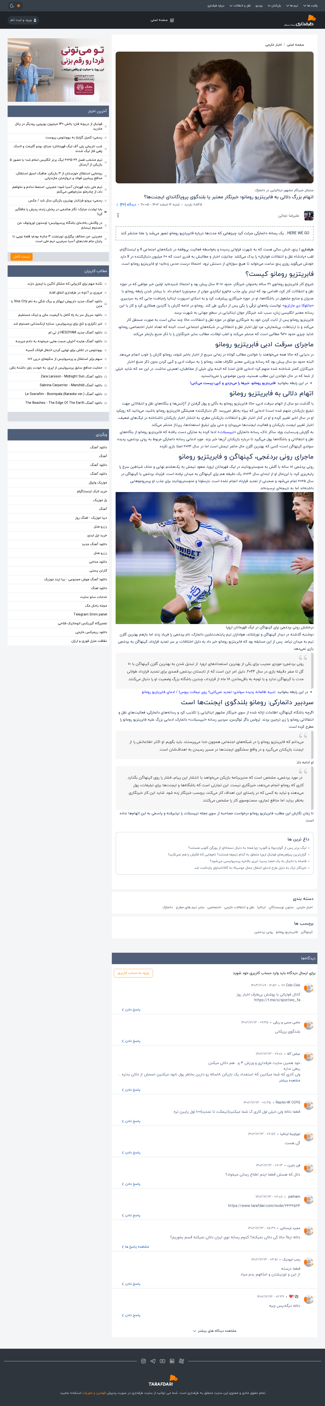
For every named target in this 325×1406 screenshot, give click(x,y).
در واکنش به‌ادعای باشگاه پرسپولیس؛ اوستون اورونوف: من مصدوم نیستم (59, 225)
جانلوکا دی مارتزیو (298, 305)
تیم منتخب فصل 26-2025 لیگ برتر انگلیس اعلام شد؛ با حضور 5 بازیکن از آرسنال (56, 162)
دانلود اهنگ (99, 588)
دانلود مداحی (98, 562)
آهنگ (103, 456)
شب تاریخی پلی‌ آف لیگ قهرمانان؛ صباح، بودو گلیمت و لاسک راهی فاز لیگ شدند (58, 148)
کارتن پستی (98, 570)
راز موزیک (100, 500)
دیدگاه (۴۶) (128, 204)
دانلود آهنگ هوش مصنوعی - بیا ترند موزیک (75, 579)
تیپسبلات (226, 432)
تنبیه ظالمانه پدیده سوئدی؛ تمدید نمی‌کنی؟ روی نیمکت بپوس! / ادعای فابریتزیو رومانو (209, 692)
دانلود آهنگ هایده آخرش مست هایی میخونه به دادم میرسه (58, 341)
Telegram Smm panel (90, 614)
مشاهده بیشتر (289, 1080)
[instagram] (143, 1361)
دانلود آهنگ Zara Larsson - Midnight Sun (71, 376)
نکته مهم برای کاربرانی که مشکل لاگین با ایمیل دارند (64, 284)
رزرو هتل (100, 526)
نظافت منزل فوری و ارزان (89, 641)
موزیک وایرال (98, 482)
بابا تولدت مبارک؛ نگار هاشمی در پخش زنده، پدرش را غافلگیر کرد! (58, 211)
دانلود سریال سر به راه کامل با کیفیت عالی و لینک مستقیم (60, 315)
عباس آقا (293, 1054)
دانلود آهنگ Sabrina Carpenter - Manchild (71, 385)
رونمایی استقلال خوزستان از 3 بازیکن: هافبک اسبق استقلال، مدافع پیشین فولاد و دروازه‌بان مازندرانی (59, 176)
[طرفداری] (265, 20)
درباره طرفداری (215, 6)
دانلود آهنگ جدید (94, 544)
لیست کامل (21, 256)
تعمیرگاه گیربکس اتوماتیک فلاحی (82, 623)
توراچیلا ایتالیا (290, 1134)
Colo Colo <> (290, 985)
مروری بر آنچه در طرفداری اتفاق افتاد (75, 292)
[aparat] (181, 1361)
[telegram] (153, 1361)
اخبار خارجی (273, 45)
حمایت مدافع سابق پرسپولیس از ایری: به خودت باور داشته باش (56, 368)
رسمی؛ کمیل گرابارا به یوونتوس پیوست (73, 137)
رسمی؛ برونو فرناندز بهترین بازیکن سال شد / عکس (65, 200)
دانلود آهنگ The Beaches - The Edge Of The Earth (63, 403)
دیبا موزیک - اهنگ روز (91, 518)
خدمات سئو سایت (93, 597)
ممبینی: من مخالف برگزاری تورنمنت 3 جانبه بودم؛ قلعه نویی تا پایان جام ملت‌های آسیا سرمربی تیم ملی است (57, 239)
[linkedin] (172, 1361)
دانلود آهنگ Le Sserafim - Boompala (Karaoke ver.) (63, 394)
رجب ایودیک (291, 1259)
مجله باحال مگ (96, 606)
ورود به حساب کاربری (133, 973)
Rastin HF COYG (288, 1102)
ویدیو (259, 6)
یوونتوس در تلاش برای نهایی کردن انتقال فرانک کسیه (64, 350)
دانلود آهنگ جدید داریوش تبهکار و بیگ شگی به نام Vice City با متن (56, 303)
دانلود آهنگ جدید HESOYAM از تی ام (75, 332)
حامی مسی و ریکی (286, 1022)
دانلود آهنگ (98, 447)
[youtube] (162, 1361)
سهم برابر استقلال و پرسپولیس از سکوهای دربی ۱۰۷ (65, 359)
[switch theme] (15, 5)
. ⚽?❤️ (294, 1296)
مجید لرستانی (290, 1228)
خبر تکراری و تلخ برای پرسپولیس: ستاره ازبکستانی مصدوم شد (57, 324)
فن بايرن (293, 1165)
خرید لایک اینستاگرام (92, 491)
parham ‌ (293, 1197)
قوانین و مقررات (94, 1393)
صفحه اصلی (159, 20)
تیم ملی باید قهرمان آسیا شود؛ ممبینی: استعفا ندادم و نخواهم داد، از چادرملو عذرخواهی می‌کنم (57, 189)
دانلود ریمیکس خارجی (91, 632)
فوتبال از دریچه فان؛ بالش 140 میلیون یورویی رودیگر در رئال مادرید (58, 126)
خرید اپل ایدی (97, 535)
